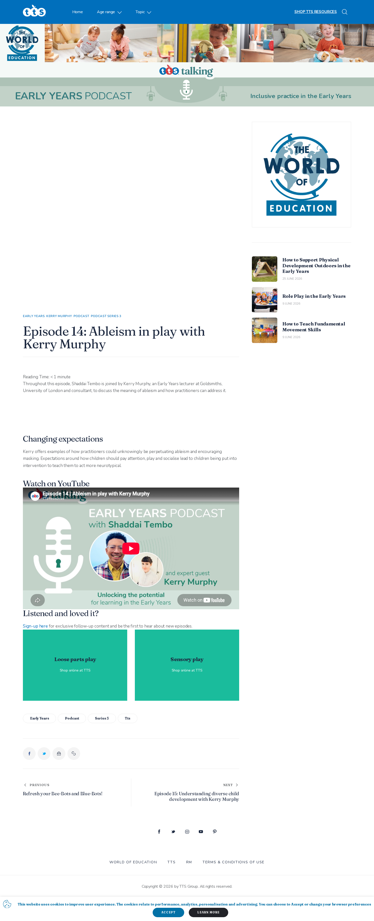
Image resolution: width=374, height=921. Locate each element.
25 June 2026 (292, 279)
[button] (73, 753)
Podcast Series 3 (106, 316)
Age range (106, 12)
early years (39, 718)
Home (77, 12)
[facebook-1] (159, 832)
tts (127, 718)
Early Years (34, 316)
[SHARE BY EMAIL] (58, 753)
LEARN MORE (208, 912)
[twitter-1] (173, 832)
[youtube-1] (201, 832)
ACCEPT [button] (168, 912)
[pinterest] (215, 832)
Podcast (81, 316)
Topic (140, 12)
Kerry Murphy (59, 316)
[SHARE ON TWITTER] (44, 753)
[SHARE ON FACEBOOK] (29, 753)
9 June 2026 (291, 304)
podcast (72, 718)
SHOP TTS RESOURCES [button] (315, 11)
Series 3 (102, 718)
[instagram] (187, 832)
